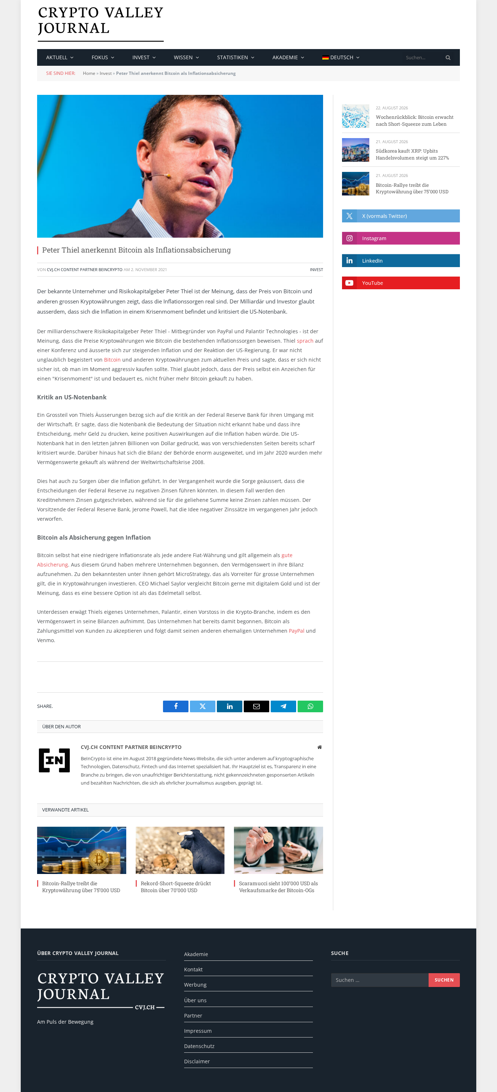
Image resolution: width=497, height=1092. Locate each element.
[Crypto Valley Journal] (100, 24)
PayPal (297, 630)
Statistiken (232, 57)
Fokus (100, 57)
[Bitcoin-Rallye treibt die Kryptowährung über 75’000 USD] (81, 850)
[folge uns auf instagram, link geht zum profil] (401, 238)
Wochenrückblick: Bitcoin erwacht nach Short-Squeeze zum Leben (415, 120)
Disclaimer (197, 1061)
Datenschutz (199, 1046)
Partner (193, 1015)
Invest (141, 57)
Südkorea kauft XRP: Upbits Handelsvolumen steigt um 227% (412, 154)
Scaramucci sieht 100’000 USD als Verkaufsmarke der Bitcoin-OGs (278, 887)
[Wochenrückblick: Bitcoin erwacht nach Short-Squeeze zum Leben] (355, 116)
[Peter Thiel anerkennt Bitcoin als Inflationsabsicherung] (180, 166)
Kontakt (193, 969)
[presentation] (448, 57)
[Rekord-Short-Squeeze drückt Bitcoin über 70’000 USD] (180, 850)
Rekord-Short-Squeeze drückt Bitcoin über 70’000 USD (176, 887)
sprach (305, 340)
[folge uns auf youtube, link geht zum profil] (401, 283)
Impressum (198, 1030)
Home (89, 73)
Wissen (183, 57)
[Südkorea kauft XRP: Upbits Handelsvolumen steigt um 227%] (355, 150)
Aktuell (56, 57)
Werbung (195, 984)
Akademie (285, 57)
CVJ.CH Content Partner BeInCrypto (85, 269)
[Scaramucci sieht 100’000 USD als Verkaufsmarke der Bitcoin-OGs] (278, 850)
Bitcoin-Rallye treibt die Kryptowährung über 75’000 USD (81, 887)
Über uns (195, 1000)
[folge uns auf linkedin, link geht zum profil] (401, 260)
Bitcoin (112, 359)
